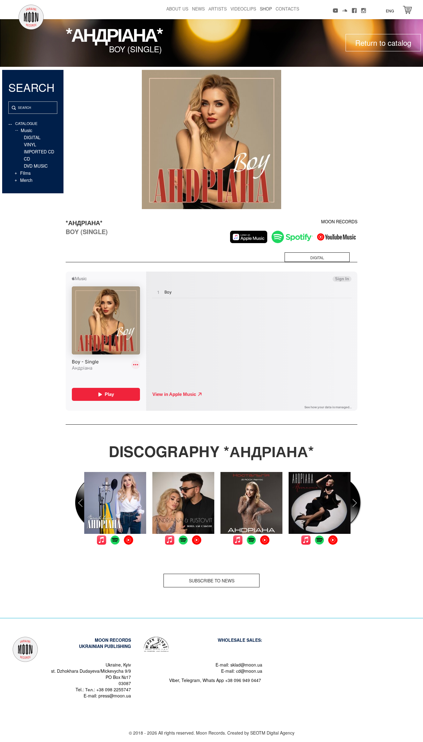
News (198, 9)
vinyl (30, 144)
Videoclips (243, 9)
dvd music (36, 166)
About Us (177, 9)
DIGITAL (32, 137)
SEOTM (257, 733)
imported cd (39, 151)
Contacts (287, 9)
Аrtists (217, 9)
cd (27, 159)
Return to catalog (383, 42)
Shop (266, 9)
